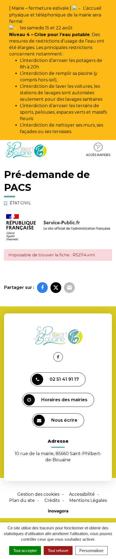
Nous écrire (64, 420)
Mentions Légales (88, 500)
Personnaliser (91, 550)
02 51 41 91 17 (64, 379)
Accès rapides (98, 155)
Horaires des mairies (64, 399)
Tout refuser (58, 550)
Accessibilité (82, 494)
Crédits (52, 500)
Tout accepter (25, 550)
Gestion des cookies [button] (38, 494)
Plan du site (22, 500)
